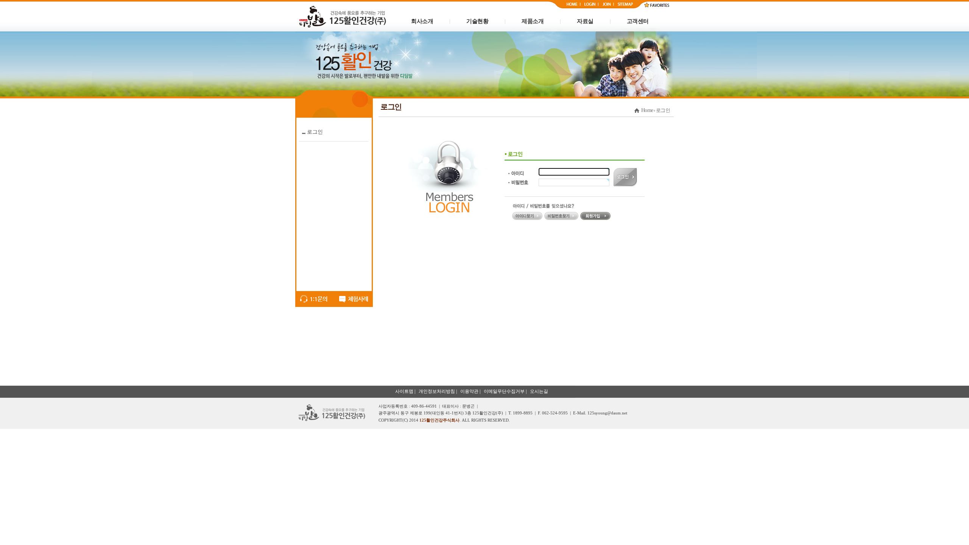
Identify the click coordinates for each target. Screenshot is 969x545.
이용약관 (469, 391)
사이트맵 (404, 391)
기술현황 (477, 21)
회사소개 (422, 21)
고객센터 (638, 21)
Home (647, 110)
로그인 (315, 132)
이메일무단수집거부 (504, 391)
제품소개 (533, 21)
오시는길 (539, 391)
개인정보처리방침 (437, 391)
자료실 (585, 21)
